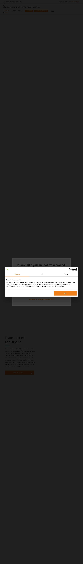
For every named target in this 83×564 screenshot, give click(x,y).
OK (65, 293)
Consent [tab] (17, 274)
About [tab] (66, 274)
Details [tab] (42, 274)
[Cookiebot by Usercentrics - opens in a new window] (70, 269)
